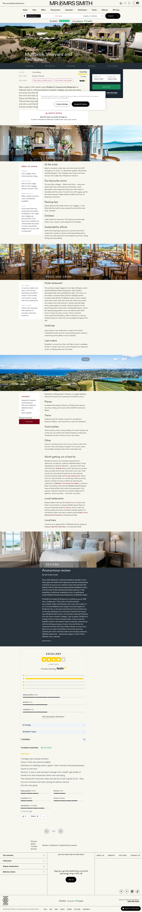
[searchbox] (48, 16)
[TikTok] (138, 891)
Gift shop (116, 10)
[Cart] (129, 3)
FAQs (50, 909)
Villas (34, 10)
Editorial (105, 10)
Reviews (91, 66)
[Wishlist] (125, 3)
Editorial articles (9, 872)
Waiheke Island (32, 50)
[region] (72, 100)
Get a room (113, 66)
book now (106, 87)
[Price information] (120, 59)
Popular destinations (11, 866)
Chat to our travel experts (132, 908)
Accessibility (86, 909)
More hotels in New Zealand (63, 80)
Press (56, 909)
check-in (97, 76)
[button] (121, 3)
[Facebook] (127, 891)
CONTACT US (135, 855)
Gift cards (77, 909)
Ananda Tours (61, 468)
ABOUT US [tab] (100, 855)
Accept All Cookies (80, 104)
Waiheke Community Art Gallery (67, 483)
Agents (62, 909)
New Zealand (46, 50)
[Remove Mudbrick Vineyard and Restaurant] (39, 16)
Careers (69, 909)
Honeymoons (55, 10)
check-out (111, 76)
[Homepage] (71, 3)
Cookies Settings (62, 104)
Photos (51, 66)
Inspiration (69, 10)
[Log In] (136, 3)
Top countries (8, 855)
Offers (43, 10)
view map (29, 421)
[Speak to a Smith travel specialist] (121, 3)
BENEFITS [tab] (111, 855)
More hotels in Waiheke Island (43, 80)
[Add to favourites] (21, 59)
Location (71, 66)
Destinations (82, 10)
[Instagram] (121, 891)
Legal (45, 909)
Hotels (25, 10)
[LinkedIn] (132, 891)
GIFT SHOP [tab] (123, 855)
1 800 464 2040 (111, 93)
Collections (7, 861)
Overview (29, 66)
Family (94, 10)
